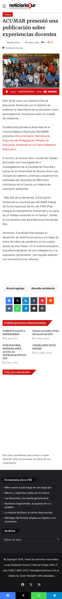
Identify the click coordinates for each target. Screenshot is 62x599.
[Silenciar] (45, 91)
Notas (7, 14)
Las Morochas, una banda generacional (26, 498)
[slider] (53, 91)
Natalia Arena (13, 42)
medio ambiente (44, 288)
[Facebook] (9, 300)
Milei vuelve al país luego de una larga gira (28, 487)
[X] (17, 300)
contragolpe (16, 288)
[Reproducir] (7, 91)
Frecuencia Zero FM (18, 480)
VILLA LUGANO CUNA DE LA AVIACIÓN (45, 332)
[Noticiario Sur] (22, 6)
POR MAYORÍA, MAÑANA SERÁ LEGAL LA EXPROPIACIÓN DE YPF (14, 352)
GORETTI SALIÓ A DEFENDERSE (14, 332)
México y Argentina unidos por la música (27, 492)
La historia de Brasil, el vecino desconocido (29, 512)
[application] (31, 91)
